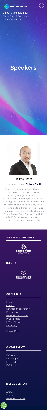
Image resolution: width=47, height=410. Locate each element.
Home (9, 302)
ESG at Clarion (13, 322)
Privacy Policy (13, 318)
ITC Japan (11, 365)
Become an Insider (15, 398)
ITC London (12, 362)
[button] (41, 5)
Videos (9, 395)
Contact (10, 305)
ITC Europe (12, 358)
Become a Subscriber (17, 315)
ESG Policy (11, 325)
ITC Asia (10, 355)
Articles (10, 391)
